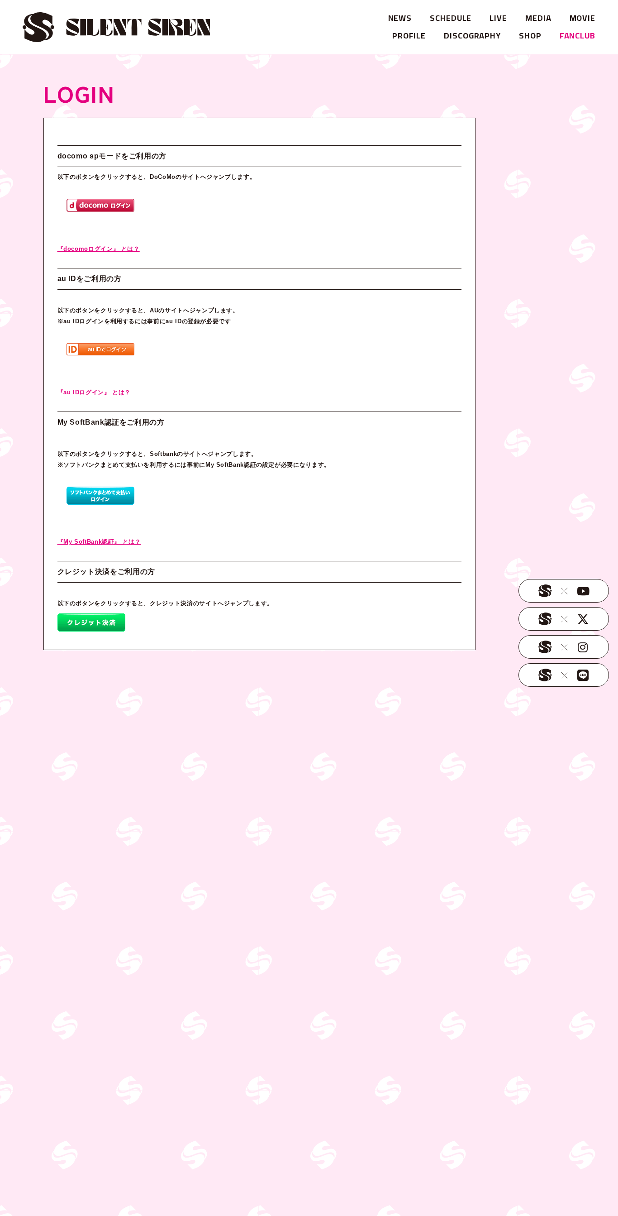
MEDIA (538, 17)
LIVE (498, 17)
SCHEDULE (450, 17)
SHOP (530, 35)
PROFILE (409, 35)
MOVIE (583, 17)
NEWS (400, 17)
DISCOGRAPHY (472, 35)
